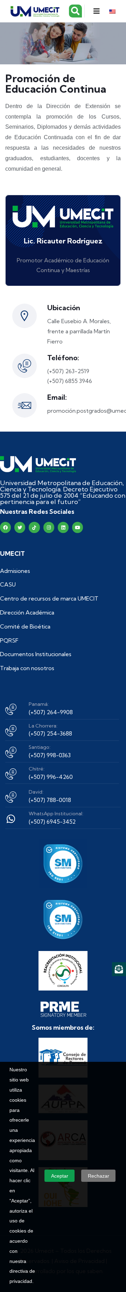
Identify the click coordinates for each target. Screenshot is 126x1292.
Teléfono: (63, 357)
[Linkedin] (63, 527)
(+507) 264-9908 (51, 712)
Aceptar (59, 1176)
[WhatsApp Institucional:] (10, 818)
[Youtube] (77, 527)
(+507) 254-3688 (50, 733)
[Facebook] (5, 527)
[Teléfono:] (24, 366)
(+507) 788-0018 (50, 799)
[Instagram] (48, 527)
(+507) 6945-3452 (52, 821)
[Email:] (24, 405)
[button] (96, 11)
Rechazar (98, 1176)
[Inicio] (38, 464)
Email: (57, 397)
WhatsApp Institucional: (56, 813)
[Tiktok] (34, 527)
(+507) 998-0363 (50, 755)
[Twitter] (19, 527)
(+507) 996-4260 (51, 776)
